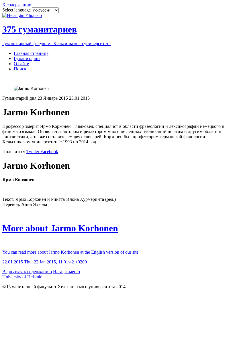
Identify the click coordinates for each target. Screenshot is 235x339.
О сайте (21, 63)
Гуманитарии (27, 58)
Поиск (20, 68)
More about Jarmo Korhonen (60, 228)
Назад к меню (66, 271)
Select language (17, 9)
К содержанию (16, 4)
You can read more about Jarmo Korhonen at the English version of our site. (71, 252)
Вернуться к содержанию (27, 271)
